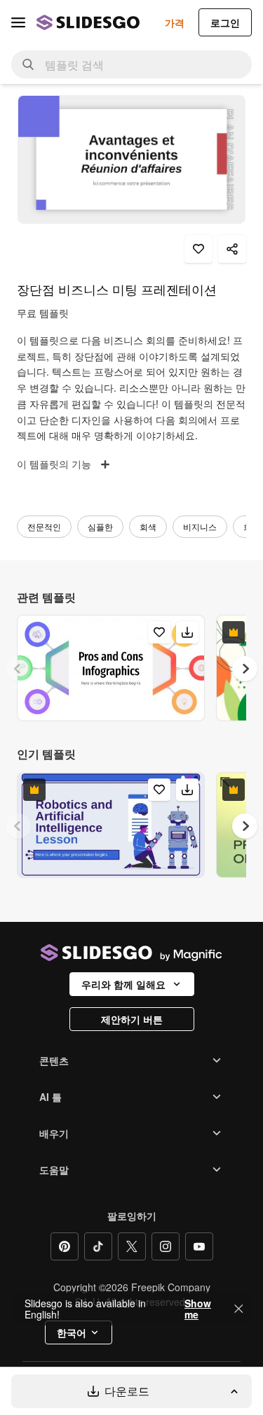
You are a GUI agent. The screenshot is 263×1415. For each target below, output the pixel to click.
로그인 (225, 22)
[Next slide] (244, 668)
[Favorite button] (198, 249)
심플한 (100, 526)
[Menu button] (18, 22)
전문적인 (44, 526)
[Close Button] (238, 1308)
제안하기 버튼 (132, 1019)
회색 (148, 526)
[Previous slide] (18, 668)
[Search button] (28, 64)
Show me (197, 1308)
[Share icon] (232, 249)
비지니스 (200, 526)
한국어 (71, 1332)
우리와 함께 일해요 (123, 984)
